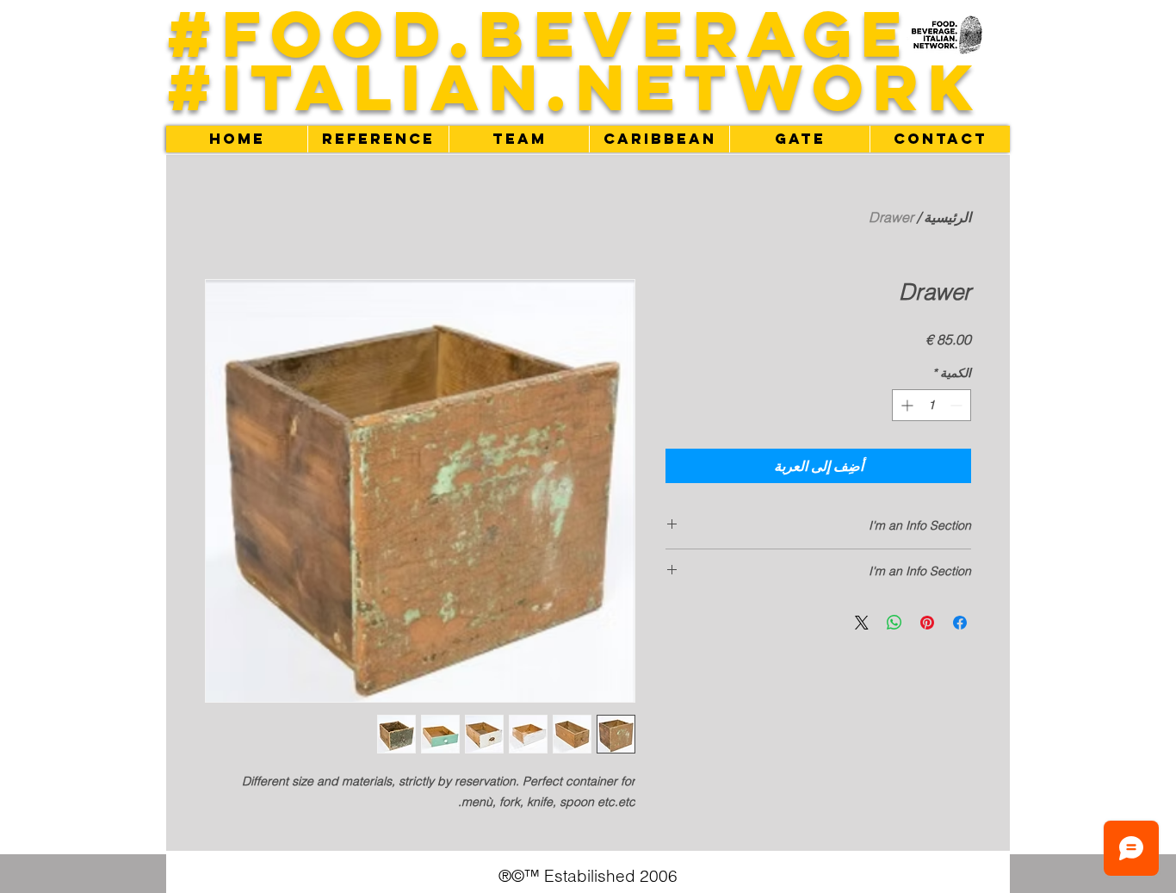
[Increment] (905, 405)
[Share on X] (861, 622)
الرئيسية (947, 217)
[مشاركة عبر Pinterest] (927, 622)
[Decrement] (958, 405)
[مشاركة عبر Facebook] (960, 622)
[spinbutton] (931, 405)
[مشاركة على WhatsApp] (894, 622)
